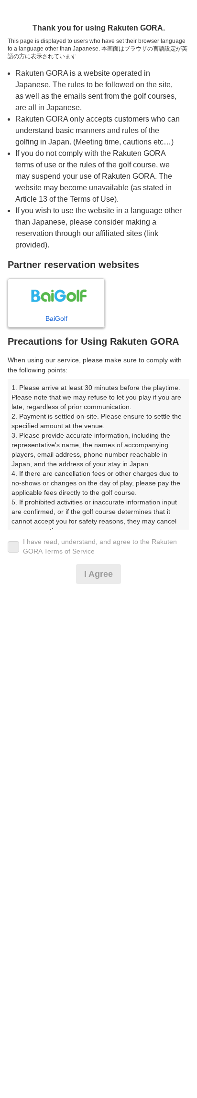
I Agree (98, 574)
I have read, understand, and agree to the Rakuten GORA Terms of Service (100, 546)
